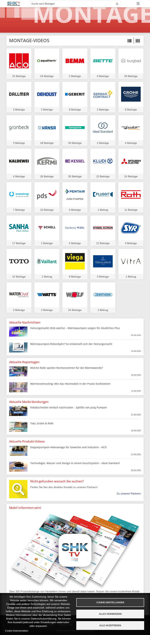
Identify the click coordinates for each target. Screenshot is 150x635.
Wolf (74, 294)
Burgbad (130, 60)
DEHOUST (46, 94)
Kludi (102, 161)
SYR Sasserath (130, 227)
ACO (18, 60)
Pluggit (102, 194)
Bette (102, 60)
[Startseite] (13, 4)
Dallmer (18, 94)
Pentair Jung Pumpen (74, 194)
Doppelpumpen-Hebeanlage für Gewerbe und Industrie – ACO (68, 447)
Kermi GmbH (46, 161)
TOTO (18, 261)
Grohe (130, 94)
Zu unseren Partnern (129, 493)
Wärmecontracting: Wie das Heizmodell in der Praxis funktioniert (70, 383)
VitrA (130, 261)
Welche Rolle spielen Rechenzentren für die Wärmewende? (66, 368)
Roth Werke (130, 194)
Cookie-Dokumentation (16, 631)
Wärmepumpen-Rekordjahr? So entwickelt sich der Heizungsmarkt (71, 344)
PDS (46, 194)
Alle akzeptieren (110, 625)
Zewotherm (102, 294)
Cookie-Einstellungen (110, 602)
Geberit (74, 94)
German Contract (102, 94)
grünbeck (18, 127)
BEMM (74, 60)
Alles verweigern (110, 614)
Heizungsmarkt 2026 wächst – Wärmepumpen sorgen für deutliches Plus (75, 328)
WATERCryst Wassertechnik (18, 294)
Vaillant (46, 261)
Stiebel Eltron (102, 227)
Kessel (74, 161)
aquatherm (46, 60)
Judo (130, 127)
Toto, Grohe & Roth (41, 423)
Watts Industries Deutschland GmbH (46, 294)
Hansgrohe (74, 127)
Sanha (18, 227)
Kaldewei (18, 161)
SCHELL (46, 227)
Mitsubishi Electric (130, 161)
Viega (74, 261)
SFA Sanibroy (74, 227)
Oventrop (18, 194)
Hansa (46, 127)
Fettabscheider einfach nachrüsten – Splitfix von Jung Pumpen (68, 407)
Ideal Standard (102, 127)
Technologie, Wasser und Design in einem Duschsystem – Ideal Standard (75, 463)
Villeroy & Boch (102, 261)
